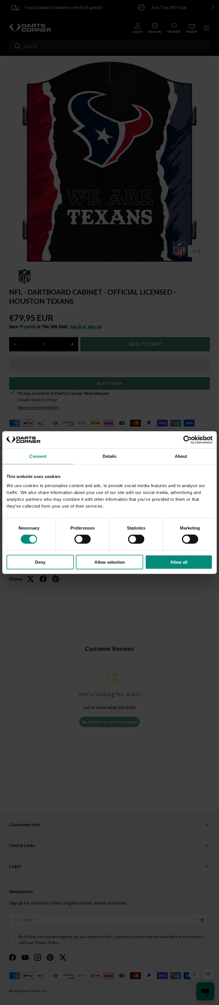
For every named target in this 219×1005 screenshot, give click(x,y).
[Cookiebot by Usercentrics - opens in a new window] (187, 440)
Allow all (178, 561)
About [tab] (181, 456)
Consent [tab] (37, 456)
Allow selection (109, 561)
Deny (40, 561)
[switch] (82, 539)
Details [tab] (110, 456)
